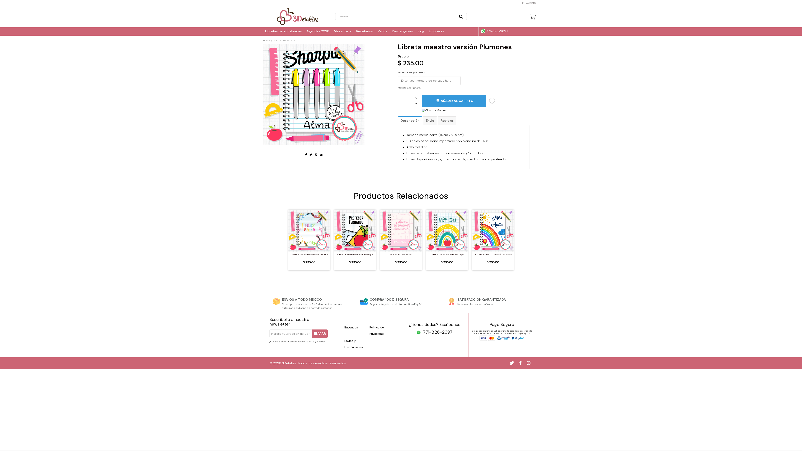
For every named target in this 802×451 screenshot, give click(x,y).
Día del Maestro (284, 40)
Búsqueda (351, 327)
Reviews (447, 121)
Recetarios (364, 31)
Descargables (402, 31)
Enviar (320, 333)
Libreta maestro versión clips (447, 254)
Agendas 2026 (318, 31)
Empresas (436, 31)
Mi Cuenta (529, 2)
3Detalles (289, 363)
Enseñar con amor (401, 254)
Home (266, 40)
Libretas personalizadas (283, 31)
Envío (430, 121)
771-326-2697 (496, 31)
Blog (421, 31)
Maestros (341, 31)
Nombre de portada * (411, 72)
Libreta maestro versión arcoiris (493, 254)
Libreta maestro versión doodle (309, 254)
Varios (382, 31)
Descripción (410, 121)
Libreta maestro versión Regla (355, 254)
